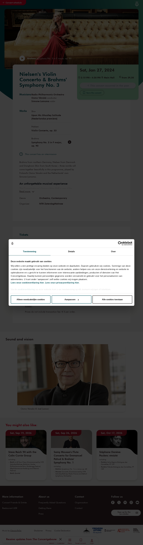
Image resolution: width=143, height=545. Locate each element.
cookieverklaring (26, 289)
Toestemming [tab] (29, 251)
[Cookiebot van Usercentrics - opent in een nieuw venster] (120, 243)
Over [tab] (113, 251)
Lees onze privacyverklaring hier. (62, 282)
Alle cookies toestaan (112, 299)
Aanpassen (70, 299)
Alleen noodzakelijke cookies (31, 299)
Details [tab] (71, 251)
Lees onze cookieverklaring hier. (27, 282)
